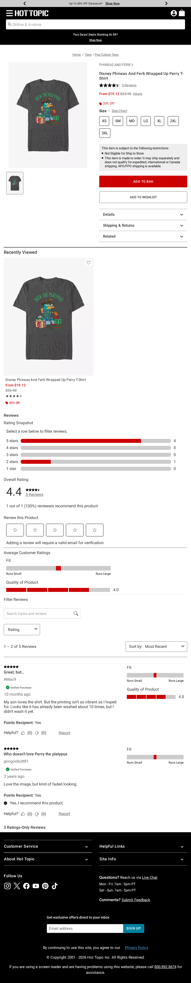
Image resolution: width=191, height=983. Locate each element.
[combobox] (95, 24)
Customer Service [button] (21, 846)
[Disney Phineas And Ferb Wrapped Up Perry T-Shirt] (49, 317)
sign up (133, 928)
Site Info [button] (107, 859)
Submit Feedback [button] (136, 900)
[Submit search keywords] (9, 24)
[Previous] (24, 3)
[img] (7, 886)
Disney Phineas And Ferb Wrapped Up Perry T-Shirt (45, 380)
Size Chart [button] (119, 111)
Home (76, 54)
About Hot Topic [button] (19, 859)
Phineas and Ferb (115, 65)
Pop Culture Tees (107, 54)
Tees (88, 54)
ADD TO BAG (143, 181)
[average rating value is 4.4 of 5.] (110, 85)
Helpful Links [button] (112, 846)
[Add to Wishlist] (88, 262)
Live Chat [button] (149, 877)
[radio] (104, 121)
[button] (8, 13)
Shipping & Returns (119, 225)
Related (109, 236)
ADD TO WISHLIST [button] (143, 197)
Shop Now (112, 3)
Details (109, 214)
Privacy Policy (136, 947)
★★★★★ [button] (13, 396)
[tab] (15, 183)
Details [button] (137, 94)
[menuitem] (182, 13)
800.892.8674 (165, 967)
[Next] (166, 3)
